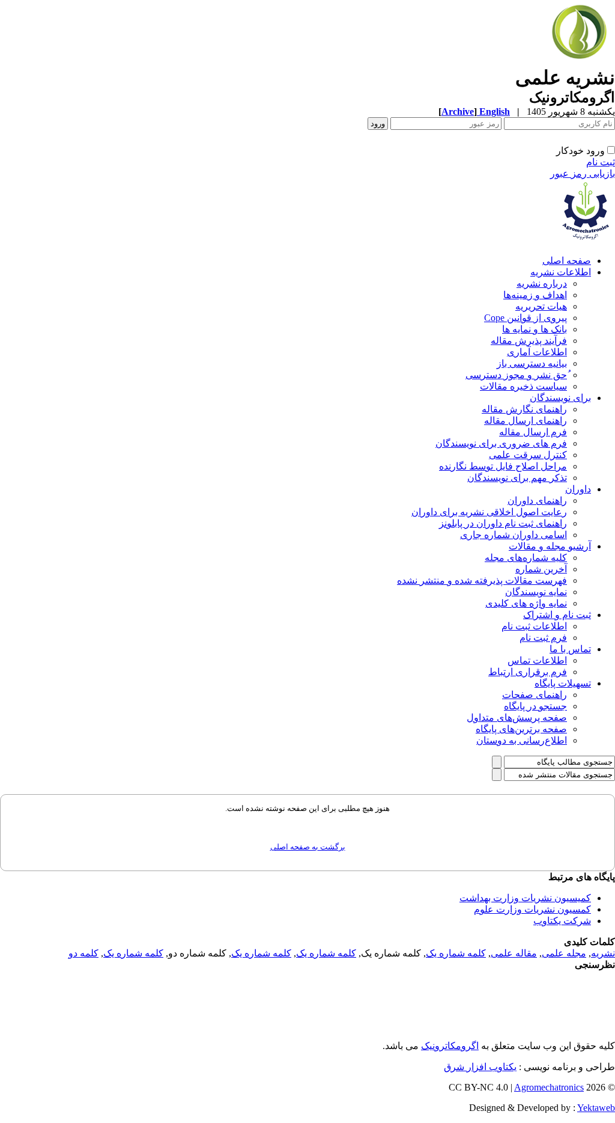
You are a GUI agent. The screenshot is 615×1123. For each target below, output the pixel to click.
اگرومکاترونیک (450, 1046)
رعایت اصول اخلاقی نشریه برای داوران (489, 512)
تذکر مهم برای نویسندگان (517, 478)
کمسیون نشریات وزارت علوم (532, 909)
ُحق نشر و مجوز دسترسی (516, 375)
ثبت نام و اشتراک (557, 615)
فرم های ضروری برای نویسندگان (501, 443)
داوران (578, 489)
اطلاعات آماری (537, 352)
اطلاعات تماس (537, 660)
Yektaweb (596, 1108)
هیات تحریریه (541, 306)
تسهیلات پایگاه (563, 683)
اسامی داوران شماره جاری (513, 535)
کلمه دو (83, 953)
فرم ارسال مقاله (533, 432)
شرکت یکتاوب (562, 921)
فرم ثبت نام (543, 637)
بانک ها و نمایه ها (534, 329)
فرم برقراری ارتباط (527, 672)
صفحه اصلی (566, 261)
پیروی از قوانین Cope (525, 318)
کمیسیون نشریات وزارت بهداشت (525, 898)
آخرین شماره (541, 569)
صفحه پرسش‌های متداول (517, 717)
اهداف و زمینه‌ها (535, 295)
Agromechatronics (549, 1087)
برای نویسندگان (560, 398)
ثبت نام (600, 162)
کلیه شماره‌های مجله (526, 557)
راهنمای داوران (537, 500)
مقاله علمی (514, 953)
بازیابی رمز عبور (582, 173)
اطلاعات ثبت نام (534, 626)
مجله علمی (564, 953)
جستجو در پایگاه (535, 706)
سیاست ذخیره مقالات (523, 386)
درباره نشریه (542, 283)
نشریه (603, 953)
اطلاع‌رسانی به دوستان (521, 740)
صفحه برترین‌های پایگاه (521, 729)
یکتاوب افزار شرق (480, 1067)
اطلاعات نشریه (560, 272)
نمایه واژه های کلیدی (526, 603)
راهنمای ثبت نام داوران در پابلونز (503, 523)
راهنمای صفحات (534, 695)
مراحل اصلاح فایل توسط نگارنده (503, 466)
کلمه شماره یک (456, 953)
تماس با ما (570, 649)
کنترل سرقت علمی (528, 455)
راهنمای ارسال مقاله (525, 420)
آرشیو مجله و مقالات (550, 546)
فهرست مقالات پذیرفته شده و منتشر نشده (482, 580)
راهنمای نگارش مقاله (524, 409)
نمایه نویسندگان (536, 592)
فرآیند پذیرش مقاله (529, 340)
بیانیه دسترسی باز (532, 363)
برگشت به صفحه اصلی (307, 846)
